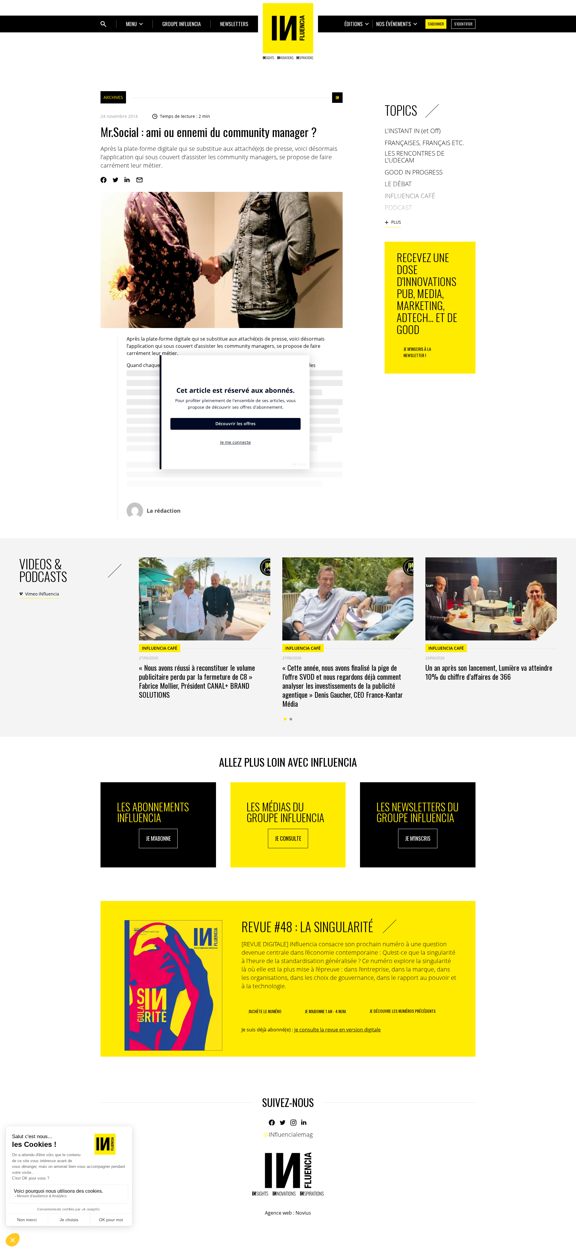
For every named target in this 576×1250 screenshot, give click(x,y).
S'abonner (436, 23)
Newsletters (234, 24)
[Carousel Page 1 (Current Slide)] (285, 719)
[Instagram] (293, 1123)
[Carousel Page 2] (291, 719)
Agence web (278, 1213)
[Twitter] (115, 180)
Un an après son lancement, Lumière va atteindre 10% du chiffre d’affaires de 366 (488, 672)
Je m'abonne (158, 838)
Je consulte (288, 838)
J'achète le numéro (264, 1011)
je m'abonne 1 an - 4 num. (325, 1011)
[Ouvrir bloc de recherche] (103, 24)
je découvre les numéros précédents (403, 1011)
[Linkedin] (127, 180)
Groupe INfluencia (181, 24)
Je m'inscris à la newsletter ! (417, 352)
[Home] (288, 31)
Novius (303, 1213)
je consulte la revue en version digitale (337, 1029)
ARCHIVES (113, 97)
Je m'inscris (417, 838)
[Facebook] (103, 180)
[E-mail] (139, 180)
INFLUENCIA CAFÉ (159, 648)
